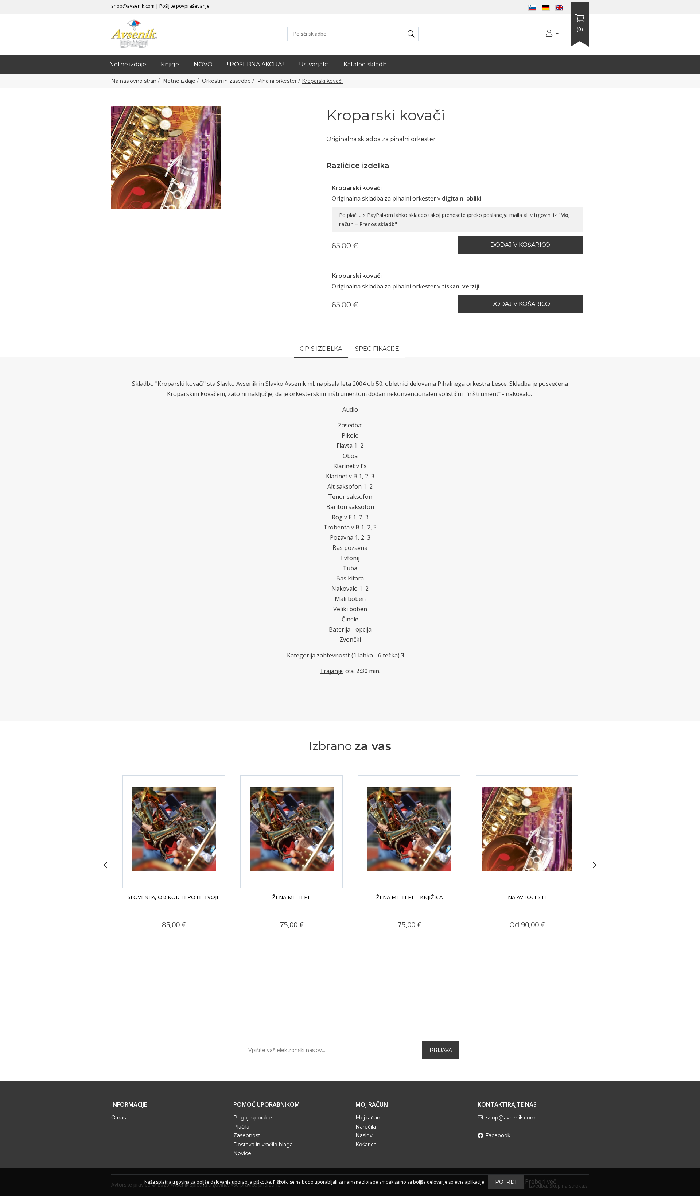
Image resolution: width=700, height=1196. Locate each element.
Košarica (366, 1144)
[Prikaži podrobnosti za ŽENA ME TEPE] (291, 831)
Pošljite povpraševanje (184, 6)
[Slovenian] (532, 7)
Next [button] (594, 865)
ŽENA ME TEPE (291, 897)
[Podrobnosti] (148, 938)
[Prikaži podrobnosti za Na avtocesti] (527, 831)
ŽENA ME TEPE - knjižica (409, 897)
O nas (118, 1117)
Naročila (365, 1126)
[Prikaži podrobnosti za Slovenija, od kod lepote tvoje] (173, 831)
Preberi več (540, 1181)
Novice (242, 1153)
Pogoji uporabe (252, 1117)
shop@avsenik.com (133, 6)
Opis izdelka (321, 348)
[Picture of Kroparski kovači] (166, 157)
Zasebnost (246, 1135)
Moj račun (367, 1117)
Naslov (364, 1135)
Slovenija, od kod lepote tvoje (174, 897)
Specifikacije (377, 348)
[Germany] (546, 7)
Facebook (497, 1135)
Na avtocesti (527, 897)
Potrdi (506, 1181)
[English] (559, 7)
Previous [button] (105, 865)
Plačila (241, 1126)
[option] (174, 860)
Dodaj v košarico (520, 244)
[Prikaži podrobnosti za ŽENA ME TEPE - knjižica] (409, 831)
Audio (350, 409)
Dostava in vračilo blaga (263, 1144)
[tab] (321, 349)
